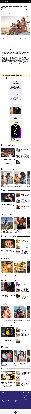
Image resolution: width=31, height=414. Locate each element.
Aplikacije (16, 400)
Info (2, 395)
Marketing (16, 395)
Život (2, 399)
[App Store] (26, 400)
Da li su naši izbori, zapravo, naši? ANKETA (15, 140)
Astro (2, 319)
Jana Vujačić (13, 138)
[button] (14, 118)
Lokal (7, 401)
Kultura (7, 395)
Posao (2, 362)
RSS (15, 401)
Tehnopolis (7, 399)
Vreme (12, 399)
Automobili (7, 400)
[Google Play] (26, 398)
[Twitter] (25, 392)
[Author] (15, 131)
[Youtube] (28, 392)
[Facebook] (23, 392)
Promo (8, 381)
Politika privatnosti (18, 399)
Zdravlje (3, 400)
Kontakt (16, 402)
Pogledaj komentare (25, 78)
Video (12, 395)
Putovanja (3, 401)
